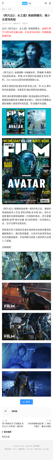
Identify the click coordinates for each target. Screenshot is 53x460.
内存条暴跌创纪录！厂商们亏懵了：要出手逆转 (39, 424)
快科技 (14, 411)
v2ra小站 (26, 3)
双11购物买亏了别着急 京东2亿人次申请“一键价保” (13, 424)
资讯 (3, 9)
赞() (26, 402)
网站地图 (36, 446)
